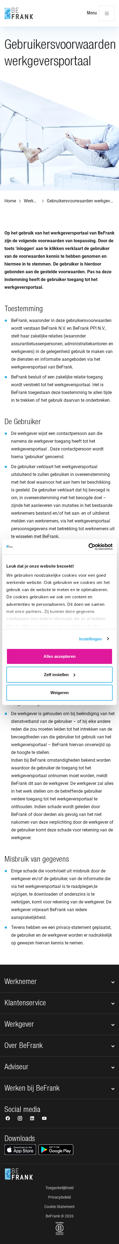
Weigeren (59, 692)
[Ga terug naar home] (18, 13)
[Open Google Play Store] (56, 1149)
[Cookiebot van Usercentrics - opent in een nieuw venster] (88, 546)
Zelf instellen (56, 674)
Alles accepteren (59, 656)
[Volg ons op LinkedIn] (33, 1119)
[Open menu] (107, 13)
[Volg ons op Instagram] (20, 1119)
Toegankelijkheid (59, 1188)
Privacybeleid (59, 1197)
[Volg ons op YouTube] (44, 1119)
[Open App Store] (20, 1149)
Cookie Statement (59, 1206)
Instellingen (90, 638)
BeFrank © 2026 (60, 1216)
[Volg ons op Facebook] (8, 1119)
